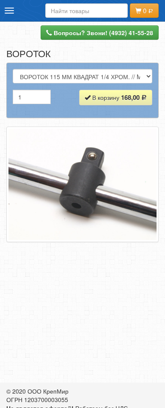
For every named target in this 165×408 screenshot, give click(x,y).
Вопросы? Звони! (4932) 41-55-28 (102, 32)
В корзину (115, 97)
